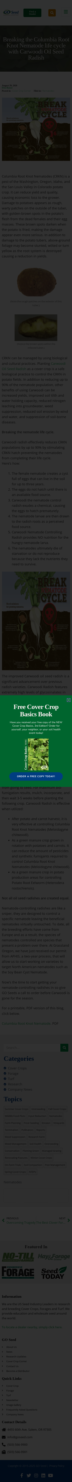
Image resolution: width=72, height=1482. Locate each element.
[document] (36, 741)
